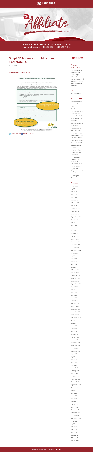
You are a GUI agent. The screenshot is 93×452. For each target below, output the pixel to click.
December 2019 (75, 410)
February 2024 (75, 270)
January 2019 (75, 440)
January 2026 (75, 205)
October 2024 (75, 247)
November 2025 (75, 211)
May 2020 (74, 396)
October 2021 (75, 348)
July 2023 (73, 289)
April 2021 (74, 365)
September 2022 (76, 317)
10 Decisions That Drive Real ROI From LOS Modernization (77, 135)
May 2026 (74, 194)
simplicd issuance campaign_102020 (19, 72)
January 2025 (75, 239)
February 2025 (75, 236)
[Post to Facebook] (22, 134)
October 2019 (75, 415)
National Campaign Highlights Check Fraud (76, 104)
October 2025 (75, 214)
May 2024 (74, 261)
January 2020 (75, 407)
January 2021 (75, 373)
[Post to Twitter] (10, 134)
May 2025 (74, 228)
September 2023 (76, 284)
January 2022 (75, 340)
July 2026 (73, 189)
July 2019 (73, 424)
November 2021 (75, 345)
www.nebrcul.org (31, 47)
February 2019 (75, 438)
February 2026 (75, 203)
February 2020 (75, 404)
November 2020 (75, 379)
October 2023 (75, 281)
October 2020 (75, 382)
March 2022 (74, 334)
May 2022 (74, 329)
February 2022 (75, 337)
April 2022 (74, 331)
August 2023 (74, 287)
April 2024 (74, 264)
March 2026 (74, 200)
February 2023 (75, 303)
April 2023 (74, 298)
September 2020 (76, 385)
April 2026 (74, 197)
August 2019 (74, 421)
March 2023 (74, 301)
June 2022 (74, 326)
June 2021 (74, 359)
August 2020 (74, 387)
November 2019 (75, 412)
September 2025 (76, 217)
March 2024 (74, 267)
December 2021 (75, 343)
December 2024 (75, 242)
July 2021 (73, 357)
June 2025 (74, 225)
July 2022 (73, 323)
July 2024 (73, 256)
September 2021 (76, 351)
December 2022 (75, 309)
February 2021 (75, 371)
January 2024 (75, 273)
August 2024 (74, 253)
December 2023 (75, 275)
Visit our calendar (76, 93)
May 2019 (74, 429)
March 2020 (74, 401)
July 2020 (73, 390)
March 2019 (74, 435)
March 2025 (74, 233)
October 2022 (75, 315)
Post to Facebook (28, 134)
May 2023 (74, 295)
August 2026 (74, 186)
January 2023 (75, 306)
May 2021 (74, 362)
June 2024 (74, 259)
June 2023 (74, 292)
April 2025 (74, 231)
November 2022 (75, 312)
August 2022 (74, 320)
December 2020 (75, 376)
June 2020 (74, 393)
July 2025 (73, 222)
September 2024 (76, 250)
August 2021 (74, 354)
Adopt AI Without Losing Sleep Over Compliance (76, 152)
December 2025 (75, 208)
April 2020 (74, 399)
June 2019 (74, 426)
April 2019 (74, 432)
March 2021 (74, 368)
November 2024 (75, 245)
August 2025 (74, 219)
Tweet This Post (16, 134)
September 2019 (76, 418)
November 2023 (75, 278)
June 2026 (74, 191)
